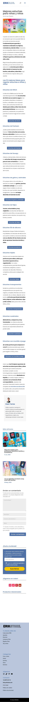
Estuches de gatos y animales (15, 200)
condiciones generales (18, 563)
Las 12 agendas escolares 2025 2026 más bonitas (14, 479)
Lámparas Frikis (7, 639)
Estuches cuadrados (14, 334)
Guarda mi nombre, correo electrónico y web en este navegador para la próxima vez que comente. (13, 528)
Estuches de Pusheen (14, 148)
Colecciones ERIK (7, 633)
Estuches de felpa (14, 222)
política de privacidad (12, 565)
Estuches (5, 637)
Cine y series (6, 656)
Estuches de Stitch (14, 121)
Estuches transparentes (14, 309)
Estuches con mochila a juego (15, 356)
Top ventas (5, 643)
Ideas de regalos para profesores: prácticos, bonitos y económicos (14, 451)
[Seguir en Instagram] (10, 585)
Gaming (5, 660)
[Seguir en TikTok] (13, 585)
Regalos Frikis (6, 641)
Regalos (11, 16)
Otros (4, 662)
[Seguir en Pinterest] (16, 585)
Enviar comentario (17, 534)
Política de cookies (7, 687)
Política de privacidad (8, 690)
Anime (4, 658)
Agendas (5, 635)
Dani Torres (10, 404)
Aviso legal (5, 685)
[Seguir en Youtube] (20, 585)
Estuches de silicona (14, 247)
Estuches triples (14, 279)
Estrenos (5, 664)
